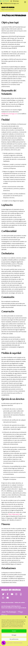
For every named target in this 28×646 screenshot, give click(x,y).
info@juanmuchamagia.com (9, 114)
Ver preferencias (14, 639)
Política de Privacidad (17, 642)
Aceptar (14, 631)
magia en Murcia (22, 607)
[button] (26, 617)
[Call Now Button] (3, 643)
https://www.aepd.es (14, 514)
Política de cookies (9, 642)
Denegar (14, 635)
